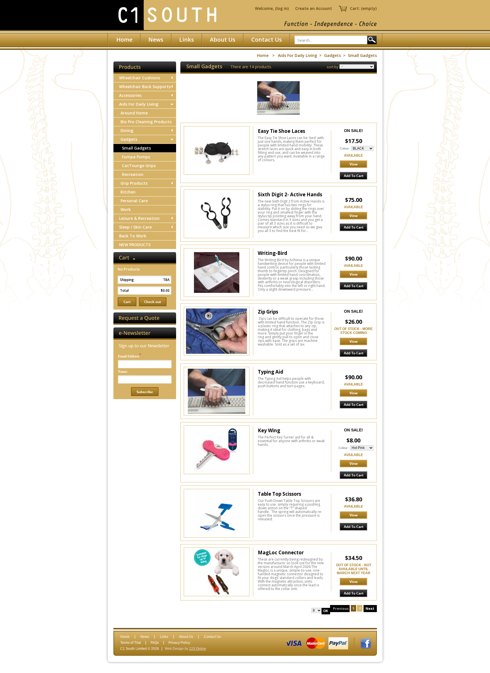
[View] (353, 164)
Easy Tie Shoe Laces (281, 131)
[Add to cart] (353, 176)
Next (370, 608)
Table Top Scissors (279, 494)
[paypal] (338, 643)
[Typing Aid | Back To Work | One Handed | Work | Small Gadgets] (217, 391)
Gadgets (332, 55)
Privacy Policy (179, 643)
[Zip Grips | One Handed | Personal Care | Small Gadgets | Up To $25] (217, 331)
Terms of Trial (130, 643)
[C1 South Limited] (167, 15)
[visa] (293, 643)
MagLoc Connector (281, 552)
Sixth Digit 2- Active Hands (290, 194)
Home (124, 39)
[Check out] (152, 301)
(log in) (282, 8)
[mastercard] (316, 643)
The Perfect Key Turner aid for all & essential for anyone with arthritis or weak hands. (291, 441)
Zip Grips (268, 311)
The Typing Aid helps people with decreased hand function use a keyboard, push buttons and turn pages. (291, 382)
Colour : (345, 148)
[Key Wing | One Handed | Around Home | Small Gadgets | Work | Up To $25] (217, 449)
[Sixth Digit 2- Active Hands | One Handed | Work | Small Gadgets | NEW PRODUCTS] (217, 213)
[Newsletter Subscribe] (145, 391)
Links (186, 39)
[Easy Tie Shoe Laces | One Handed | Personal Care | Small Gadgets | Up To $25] (217, 150)
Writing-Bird (272, 253)
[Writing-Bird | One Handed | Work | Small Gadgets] (217, 272)
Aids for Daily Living (297, 55)
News (155, 39)
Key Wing (269, 430)
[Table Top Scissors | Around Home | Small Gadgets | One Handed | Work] (217, 513)
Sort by (333, 66)
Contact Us (266, 39)
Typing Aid (270, 372)
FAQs (155, 643)
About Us (222, 39)
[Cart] (127, 301)
